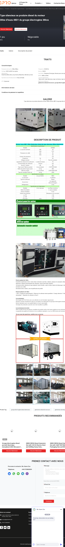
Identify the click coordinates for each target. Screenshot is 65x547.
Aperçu (2, 8)
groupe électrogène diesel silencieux (20, 409)
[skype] (22, 473)
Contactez (49, 501)
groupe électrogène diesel (17, 8)
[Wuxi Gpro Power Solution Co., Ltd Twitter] (5, 527)
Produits (7, 8)
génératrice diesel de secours (42, 409)
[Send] (61, 544)
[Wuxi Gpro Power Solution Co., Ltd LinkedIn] (8, 527)
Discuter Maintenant (6, 29)
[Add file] (33, 544)
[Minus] (61, 509)
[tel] (31, 473)
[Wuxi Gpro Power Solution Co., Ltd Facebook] (1, 527)
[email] (9, 473)
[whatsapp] (13, 473)
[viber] (27, 473)
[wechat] (18, 473)
